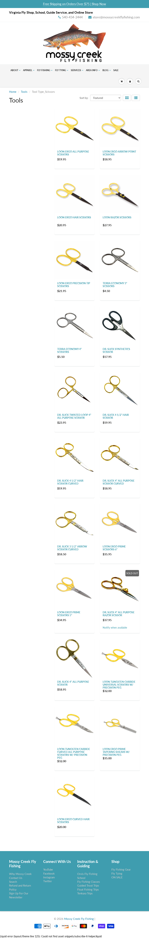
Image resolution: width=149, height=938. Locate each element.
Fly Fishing (43, 70)
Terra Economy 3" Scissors (115, 285)
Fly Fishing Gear (121, 869)
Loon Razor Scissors (117, 217)
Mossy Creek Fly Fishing (79, 918)
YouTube (48, 869)
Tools (24, 91)
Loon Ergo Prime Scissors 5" (68, 614)
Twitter (47, 881)
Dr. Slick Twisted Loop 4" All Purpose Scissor (74, 416)
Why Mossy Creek (20, 873)
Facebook (49, 873)
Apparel (27, 70)
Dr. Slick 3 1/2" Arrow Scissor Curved (72, 548)
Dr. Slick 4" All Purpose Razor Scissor (118, 614)
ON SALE (117, 877)
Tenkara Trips (85, 893)
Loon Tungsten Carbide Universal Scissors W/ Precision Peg (119, 684)
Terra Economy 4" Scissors (69, 350)
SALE (115, 70)
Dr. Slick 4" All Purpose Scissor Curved (118, 482)
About (14, 70)
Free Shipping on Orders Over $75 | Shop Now (74, 4)
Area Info (92, 70)
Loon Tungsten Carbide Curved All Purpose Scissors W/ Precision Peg (73, 753)
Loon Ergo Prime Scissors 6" (114, 548)
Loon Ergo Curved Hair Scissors (73, 821)
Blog (105, 70)
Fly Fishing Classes (88, 881)
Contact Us (15, 877)
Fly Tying (60, 70)
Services (76, 70)
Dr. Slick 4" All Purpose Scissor (73, 683)
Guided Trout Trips (88, 885)
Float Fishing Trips (88, 889)
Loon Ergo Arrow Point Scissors (119, 153)
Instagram (49, 877)
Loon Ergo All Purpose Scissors (73, 153)
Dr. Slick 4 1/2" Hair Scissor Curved (70, 482)
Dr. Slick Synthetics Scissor (116, 350)
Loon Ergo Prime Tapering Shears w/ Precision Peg (116, 751)
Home (12, 91)
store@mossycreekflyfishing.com (116, 17)
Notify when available (115, 627)
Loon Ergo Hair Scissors (74, 217)
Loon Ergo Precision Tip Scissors (73, 285)
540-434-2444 (72, 17)
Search (13, 881)
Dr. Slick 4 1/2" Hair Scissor (116, 416)
